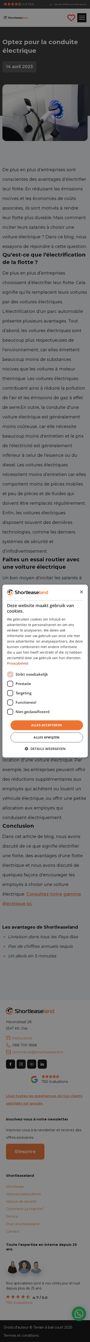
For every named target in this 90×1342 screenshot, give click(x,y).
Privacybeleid (17, 663)
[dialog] (45, 671)
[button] (45, 748)
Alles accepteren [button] (46, 725)
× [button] (81, 592)
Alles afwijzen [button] (47, 737)
